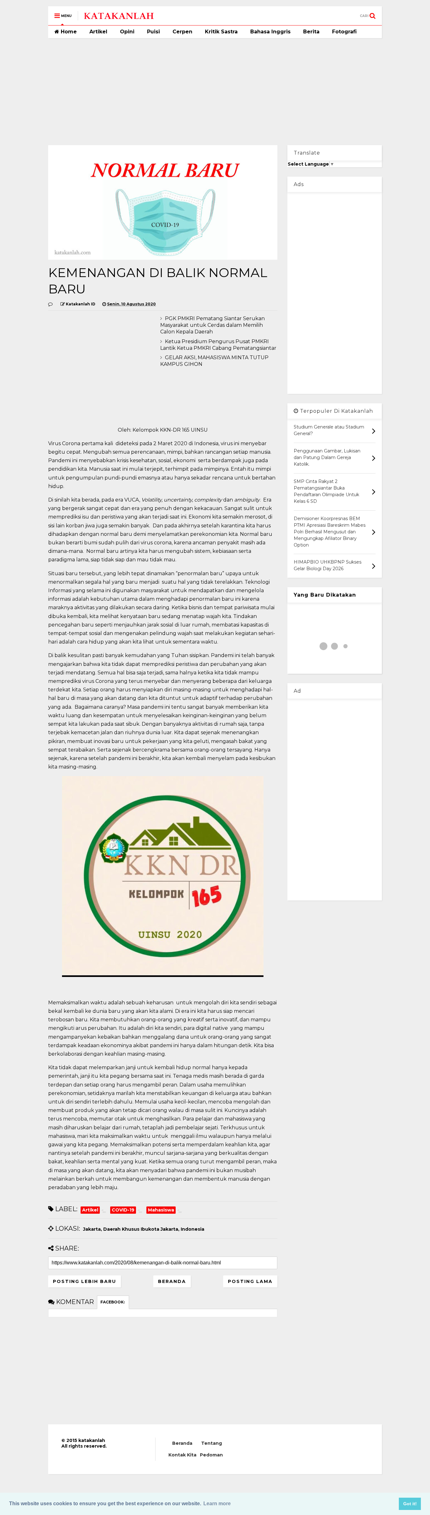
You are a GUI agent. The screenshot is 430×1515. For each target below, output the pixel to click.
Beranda (172, 1281)
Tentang (211, 1443)
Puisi (153, 32)
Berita (311, 32)
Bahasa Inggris (270, 32)
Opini (127, 32)
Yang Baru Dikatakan (325, 595)
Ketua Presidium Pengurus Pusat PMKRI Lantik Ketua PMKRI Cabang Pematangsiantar (218, 344)
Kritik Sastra (221, 32)
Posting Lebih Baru (84, 1281)
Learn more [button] (217, 1503)
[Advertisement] (215, 92)
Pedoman (211, 1455)
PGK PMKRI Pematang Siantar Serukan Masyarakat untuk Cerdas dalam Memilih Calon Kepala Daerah (212, 325)
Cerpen (182, 32)
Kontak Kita (182, 1455)
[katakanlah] (119, 18)
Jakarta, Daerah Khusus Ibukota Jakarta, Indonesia (143, 1229)
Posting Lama (250, 1281)
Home (68, 32)
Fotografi (344, 32)
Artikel (98, 32)
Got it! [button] (410, 1503)
